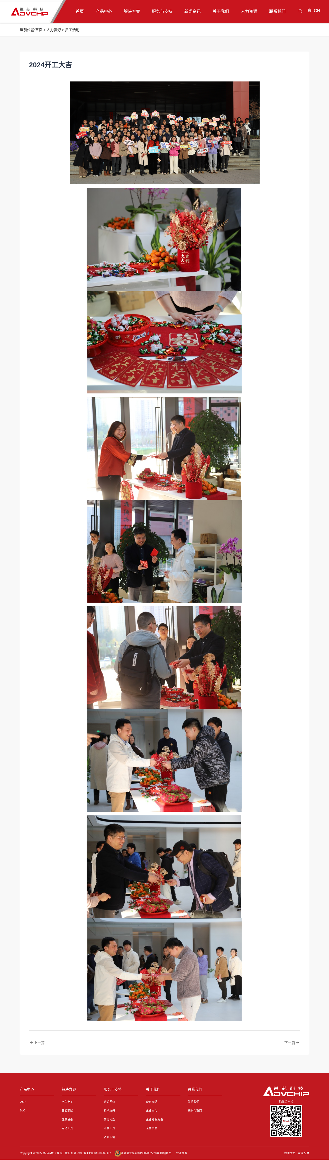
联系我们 (195, 1089)
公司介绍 (151, 1101)
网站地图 (165, 1153)
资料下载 (109, 1137)
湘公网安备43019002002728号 (140, 1153)
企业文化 (151, 1110)
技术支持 (109, 1110)
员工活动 (72, 30)
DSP (22, 1101)
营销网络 (109, 1101)
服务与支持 (113, 1089)
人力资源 (54, 30)
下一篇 (289, 1043)
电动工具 (67, 1128)
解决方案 (69, 1089)
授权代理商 (195, 1110)
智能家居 (67, 1110)
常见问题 (109, 1119)
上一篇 (39, 1043)
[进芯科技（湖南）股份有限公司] (286, 1091)
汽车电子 (67, 1101)
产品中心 (27, 1089)
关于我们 (153, 1089)
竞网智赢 (303, 1153)
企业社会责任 (154, 1119)
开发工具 (109, 1128)
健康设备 (67, 1119)
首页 (38, 30)
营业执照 (181, 1153)
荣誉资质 (151, 1128)
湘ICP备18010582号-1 (98, 1153)
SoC (22, 1110)
